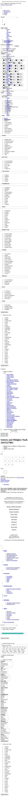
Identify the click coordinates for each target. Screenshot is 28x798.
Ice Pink (7, 338)
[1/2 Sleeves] (5, 729)
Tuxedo (5, 595)
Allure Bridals (10, 374)
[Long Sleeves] (5, 731)
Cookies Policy (14, 517)
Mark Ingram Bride (11, 406)
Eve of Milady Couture (12, 389)
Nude (6, 353)
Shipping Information (14, 509)
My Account (6, 10)
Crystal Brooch (8, 192)
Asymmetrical (8, 235)
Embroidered (8, 193)
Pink (6, 340)
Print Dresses (8, 128)
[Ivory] (5, 472)
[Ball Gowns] (4, 669)
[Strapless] (4, 739)
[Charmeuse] (3, 702)
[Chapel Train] (4, 711)
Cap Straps (7, 305)
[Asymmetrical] (4, 710)
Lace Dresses (8, 122)
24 (17, 68)
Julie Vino (9, 394)
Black (6, 358)
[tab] (15, 399)
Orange (7, 349)
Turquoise (7, 326)
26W (11, 651)
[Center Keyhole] (5, 678)
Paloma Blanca (10, 412)
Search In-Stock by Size (8, 56)
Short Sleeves (8, 297)
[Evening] (6, 666)
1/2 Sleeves (7, 291)
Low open (7, 165)
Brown (6, 356)
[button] (6, 28)
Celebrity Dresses (9, 141)
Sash (6, 202)
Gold (6, 355)
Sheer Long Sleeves (9, 295)
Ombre (6, 179)
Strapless (7, 270)
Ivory (6, 352)
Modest (7, 125)
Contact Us (14, 524)
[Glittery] (2, 689)
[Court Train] (4, 713)
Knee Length (8, 241)
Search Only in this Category (9, 48)
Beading (7, 189)
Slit (6, 154)
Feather (7, 195)
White (6, 362)
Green (6, 322)
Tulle (6, 227)
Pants (6, 127)
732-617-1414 (20, 477)
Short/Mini (7, 242)
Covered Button (9, 161)
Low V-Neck (8, 260)
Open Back (7, 148)
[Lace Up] (4, 685)
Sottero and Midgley (12, 420)
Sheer (6, 167)
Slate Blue (7, 329)
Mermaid (7, 283)
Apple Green (8, 320)
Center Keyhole (9, 142)
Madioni (9, 404)
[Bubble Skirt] (5, 675)
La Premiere (9, 400)
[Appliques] (4, 695)
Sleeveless (7, 298)
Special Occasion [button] (8, 586)
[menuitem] (15, 10)
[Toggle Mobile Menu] (1, 545)
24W (20, 77)
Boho (6, 121)
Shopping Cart (7, 11)
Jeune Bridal (9, 392)
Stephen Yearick (10, 421)
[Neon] (2, 691)
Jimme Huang (10, 393)
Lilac (6, 335)
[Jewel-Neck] (4, 719)
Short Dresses (8, 131)
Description (6, 484)
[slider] (24, 633)
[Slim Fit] (4, 726)
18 (23, 66)
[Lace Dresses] (4, 671)
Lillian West (9, 402)
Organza (7, 219)
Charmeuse (7, 210)
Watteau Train (8, 247)
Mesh (6, 218)
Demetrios (9, 386)
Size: (2, 454)
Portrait (7, 264)
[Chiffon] (3, 703)
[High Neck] (4, 718)
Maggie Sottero (10, 405)
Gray (6, 359)
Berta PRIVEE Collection (13, 381)
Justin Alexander (10, 396)
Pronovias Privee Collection (13, 416)
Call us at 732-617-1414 (6, 4)
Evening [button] (6, 564)
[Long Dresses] (4, 673)
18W (20, 74)
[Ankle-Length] (4, 709)
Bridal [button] (5, 550)
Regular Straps (8, 306)
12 (25, 647)
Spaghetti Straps (9, 308)
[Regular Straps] (4, 737)
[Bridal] (6, 662)
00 (12, 60)
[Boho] (4, 670)
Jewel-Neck (8, 258)
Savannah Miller (10, 417)
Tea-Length (8, 245)
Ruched (7, 153)
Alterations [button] (6, 600)
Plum (6, 346)
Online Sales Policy (5, 480)
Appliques (7, 187)
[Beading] (4, 697)
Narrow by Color (7, 315)
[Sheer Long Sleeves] (5, 733)
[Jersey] (3, 706)
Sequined (7, 222)
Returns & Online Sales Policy (14, 506)
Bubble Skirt (8, 139)
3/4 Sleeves (7, 292)
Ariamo (8, 378)
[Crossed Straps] (4, 683)
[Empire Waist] (4, 723)
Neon (6, 178)
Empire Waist (8, 281)
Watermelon (8, 344)
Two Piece (7, 133)
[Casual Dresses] (6, 663)
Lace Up (7, 164)
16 (17, 66)
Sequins (7, 204)
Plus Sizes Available (10, 151)
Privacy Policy (14, 514)
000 (4, 647)
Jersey (6, 215)
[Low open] (4, 686)
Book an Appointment (9, 622)
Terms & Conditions (14, 511)
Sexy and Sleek (8, 130)
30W (20, 79)
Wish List (14, 529)
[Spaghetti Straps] (4, 738)
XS (20, 82)
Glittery (7, 175)
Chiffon (7, 212)
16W (13, 74)
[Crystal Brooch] (4, 699)
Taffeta (6, 225)
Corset (6, 144)
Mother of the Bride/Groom (11, 107)
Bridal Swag (9, 425)
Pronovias (9, 413)
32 (17, 71)
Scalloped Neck (9, 265)
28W (13, 79)
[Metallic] (2, 690)
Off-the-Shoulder (9, 261)
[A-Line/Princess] (4, 722)
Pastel (6, 181)
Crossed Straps (8, 162)
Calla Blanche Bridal (11, 383)
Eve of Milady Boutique (12, 388)
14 (3, 648)
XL (21, 85)
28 (24, 648)
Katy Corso (9, 398)
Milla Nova (9, 410)
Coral (6, 350)
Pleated (7, 150)
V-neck (7, 273)
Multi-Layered (8, 147)
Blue (6, 331)
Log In (5, 14)
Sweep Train (8, 244)
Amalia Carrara (10, 377)
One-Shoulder (8, 263)
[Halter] (4, 717)
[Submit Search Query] (17, 625)
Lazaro (8, 401)
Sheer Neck (8, 268)
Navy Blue (7, 332)
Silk (6, 224)
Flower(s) (7, 196)
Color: (2, 468)
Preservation (9, 427)
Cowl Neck (8, 254)
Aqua (6, 325)
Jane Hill (9, 390)
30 (11, 71)
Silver (6, 361)
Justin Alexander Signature (13, 397)
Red (6, 347)
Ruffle (6, 201)
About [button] (5, 608)
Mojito (6, 319)
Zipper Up (7, 168)
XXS (13, 82)
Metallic (7, 176)
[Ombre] (2, 693)
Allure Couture (10, 375)
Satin (6, 221)
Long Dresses (8, 124)
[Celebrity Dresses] (5, 677)
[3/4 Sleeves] (5, 730)
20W (23, 650)
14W (10, 650)
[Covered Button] (4, 682)
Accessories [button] (6, 573)
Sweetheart (7, 271)
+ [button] (4, 373)
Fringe (6, 198)
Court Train (8, 238)
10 (21, 63)
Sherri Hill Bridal (11, 419)
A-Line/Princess (9, 280)
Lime (6, 323)
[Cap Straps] (4, 735)
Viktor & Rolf (10, 423)
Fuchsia (7, 343)
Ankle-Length (8, 233)
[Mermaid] (4, 725)
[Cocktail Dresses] (6, 665)
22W (13, 77)
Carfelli (8, 385)
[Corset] (5, 679)
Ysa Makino (9, 424)
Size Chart (3, 478)
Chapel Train (8, 236)
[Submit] (17, 17)
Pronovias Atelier (11, 414)
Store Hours (14, 519)
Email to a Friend (5, 481)
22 (11, 68)
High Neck (7, 257)
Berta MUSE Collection (12, 379)
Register (5, 13)
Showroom (14, 522)
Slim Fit (7, 284)
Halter (6, 255)
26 (23, 68)
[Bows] (4, 698)
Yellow (7, 317)
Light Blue (7, 328)
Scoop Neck (8, 267)
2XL (23, 653)
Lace (6, 199)
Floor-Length (8, 239)
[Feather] (3, 705)
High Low (7, 145)
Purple (6, 334)
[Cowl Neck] (4, 715)
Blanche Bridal (10, 382)
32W (23, 651)
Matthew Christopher (12, 408)
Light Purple (8, 337)
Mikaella (9, 409)
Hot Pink (7, 341)
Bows (6, 190)
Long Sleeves (8, 294)
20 (12, 648)
